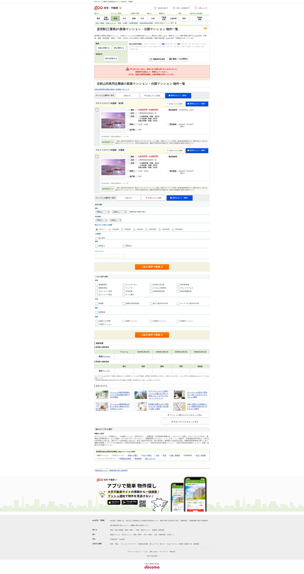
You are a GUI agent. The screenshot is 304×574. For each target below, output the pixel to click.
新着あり (102, 246)
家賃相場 (138, 459)
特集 (111, 544)
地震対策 (102, 312)
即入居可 (102, 238)
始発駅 (101, 303)
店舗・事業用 (175, 455)
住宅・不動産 (201, 455)
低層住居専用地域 (132, 303)
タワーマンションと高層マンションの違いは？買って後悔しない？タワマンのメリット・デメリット (158, 394)
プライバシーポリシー (134, 551)
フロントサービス (186, 288)
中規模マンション (186, 321)
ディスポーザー (131, 285)
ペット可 (129, 288)
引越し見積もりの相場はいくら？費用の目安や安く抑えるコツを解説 (197, 406)
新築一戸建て (133, 455)
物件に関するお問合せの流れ (169, 520)
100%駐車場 (184, 285)
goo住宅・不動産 (98, 520)
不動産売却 (113, 539)
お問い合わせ (153, 551)
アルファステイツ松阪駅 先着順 (110, 150)
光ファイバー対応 (105, 294)
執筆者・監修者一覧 (185, 544)
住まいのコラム (172, 544)
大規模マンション (159, 321)
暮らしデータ (150, 459)
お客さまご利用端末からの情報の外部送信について (142, 520)
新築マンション (115, 534)
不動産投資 (162, 534)
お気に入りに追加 (153, 96)
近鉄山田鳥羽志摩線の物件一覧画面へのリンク (111, 89)
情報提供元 (184, 520)
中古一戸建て (147, 455)
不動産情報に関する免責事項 (118, 470)
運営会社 (172, 551)
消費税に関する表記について (139, 525)
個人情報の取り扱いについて (119, 525)
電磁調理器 (103, 285)
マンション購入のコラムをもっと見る (186, 415)
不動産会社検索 (125, 459)
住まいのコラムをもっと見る (185, 422)
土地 (157, 455)
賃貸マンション (146, 530)
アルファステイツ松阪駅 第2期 (109, 103)
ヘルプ (145, 551)
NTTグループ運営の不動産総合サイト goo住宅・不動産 (113, 1)
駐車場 (154, 530)
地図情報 (196, 544)
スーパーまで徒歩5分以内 (189, 303)
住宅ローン (170, 534)
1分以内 (115, 229)
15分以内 (165, 229)
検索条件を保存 (159, 59)
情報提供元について (101, 470)
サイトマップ (163, 551)
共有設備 (129, 291)
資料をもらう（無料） (179, 95)
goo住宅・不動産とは (117, 520)
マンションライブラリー (128, 544)
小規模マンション (105, 324)
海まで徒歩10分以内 (160, 303)
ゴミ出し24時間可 (159, 288)
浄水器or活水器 (158, 285)
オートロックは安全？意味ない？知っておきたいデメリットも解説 (197, 394)
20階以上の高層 (104, 321)
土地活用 (122, 539)
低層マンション (131, 321)
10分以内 (152, 229)
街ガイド (163, 544)
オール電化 (130, 294)
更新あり (129, 246)
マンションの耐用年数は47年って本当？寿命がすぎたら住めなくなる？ (120, 406)
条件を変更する (111, 58)
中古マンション (127, 534)
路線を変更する (104, 48)
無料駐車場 (103, 288)
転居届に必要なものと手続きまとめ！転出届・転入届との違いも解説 (158, 406)
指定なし (102, 229)
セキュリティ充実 (105, 291)
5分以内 (127, 229)
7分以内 (140, 229)
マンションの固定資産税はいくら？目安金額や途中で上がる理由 (120, 394)
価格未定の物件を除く (138, 212)
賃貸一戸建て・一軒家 (132, 530)
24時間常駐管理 (159, 291)
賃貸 (164, 455)
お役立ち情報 (97, 544)
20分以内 (179, 229)
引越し (117, 544)
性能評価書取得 (185, 291)
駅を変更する (119, 48)
